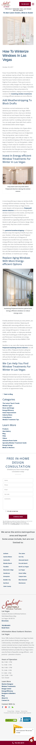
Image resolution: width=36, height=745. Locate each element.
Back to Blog (8, 394)
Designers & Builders (8, 693)
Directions (5, 621)
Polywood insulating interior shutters (15, 348)
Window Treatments (9, 686)
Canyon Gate (22, 576)
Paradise (6, 566)
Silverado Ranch (23, 560)
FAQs (4, 436)
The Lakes (22, 553)
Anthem (5, 553)
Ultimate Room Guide (10, 440)
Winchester (22, 583)
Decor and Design (8, 408)
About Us (5, 698)
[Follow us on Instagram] (9, 707)
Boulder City (7, 580)
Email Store (5, 628)
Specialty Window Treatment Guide (15, 443)
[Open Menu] (33, 4)
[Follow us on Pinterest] (6, 707)
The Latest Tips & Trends (11, 403)
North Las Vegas (24, 566)
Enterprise (6, 576)
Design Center (6, 689)
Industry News (7, 415)
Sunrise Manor (7, 557)
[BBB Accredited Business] (25, 719)
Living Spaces (7, 417)
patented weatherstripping (14, 230)
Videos (5, 438)
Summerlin (6, 560)
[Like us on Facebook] (2, 707)
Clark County (7, 586)
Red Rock (6, 583)
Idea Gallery (7, 431)
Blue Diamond (23, 580)
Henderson (6, 573)
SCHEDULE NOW (18, 516)
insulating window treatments (21, 94)
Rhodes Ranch (7, 563)
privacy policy (15, 524)
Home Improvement (9, 413)
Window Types (7, 406)
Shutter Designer (7, 684)
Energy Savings (8, 445)
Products (5, 429)
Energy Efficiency (8, 410)
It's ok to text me (12, 511)
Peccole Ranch (23, 563)
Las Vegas (22, 570)
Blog (4, 433)
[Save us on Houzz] (12, 707)
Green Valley (22, 573)
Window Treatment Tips (11, 419)
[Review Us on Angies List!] (11, 720)
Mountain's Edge (8, 570)
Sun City (21, 557)
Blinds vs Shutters (8, 447)
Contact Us (5, 700)
